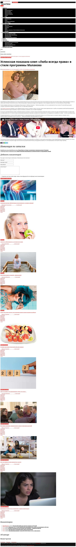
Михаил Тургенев (5, 314)
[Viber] (2, 143)
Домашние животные (10, 21)
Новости (5, 7)
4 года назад (14, 243)
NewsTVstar (38, 543)
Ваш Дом (7, 25)
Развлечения (6, 32)
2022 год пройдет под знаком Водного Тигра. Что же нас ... (13, 391)
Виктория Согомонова (6, 205)
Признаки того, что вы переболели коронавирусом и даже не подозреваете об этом (28, 527)
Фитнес (6, 31)
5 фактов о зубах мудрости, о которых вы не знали (11, 241)
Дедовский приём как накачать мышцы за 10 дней (25, 525)
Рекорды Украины (9, 46)
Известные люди (8, 43)
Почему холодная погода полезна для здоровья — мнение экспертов (24, 528)
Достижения (6, 41)
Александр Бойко (5, 243)
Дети (6, 20)
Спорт (6, 15)
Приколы (5, 39)
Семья (4, 17)
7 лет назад (15, 69)
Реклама (8, 542)
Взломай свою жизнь (7, 47)
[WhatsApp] (4, 143)
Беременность (8, 19)
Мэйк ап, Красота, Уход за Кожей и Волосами (15, 30)
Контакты (13, 542)
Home (1, 49)
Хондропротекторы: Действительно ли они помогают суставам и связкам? (16, 203)
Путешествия (8, 36)
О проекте (2, 542)
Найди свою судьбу (4, 389)
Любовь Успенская (6, 108)
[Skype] (5, 143)
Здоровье (7, 27)
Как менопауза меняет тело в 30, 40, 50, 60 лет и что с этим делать (24, 530)
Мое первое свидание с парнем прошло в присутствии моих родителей (16, 425)
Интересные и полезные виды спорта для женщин (21, 529)
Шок (6, 16)
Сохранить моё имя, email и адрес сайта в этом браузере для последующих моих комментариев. (23, 176)
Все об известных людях (10, 33)
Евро (6, 9)
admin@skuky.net (30, 545)
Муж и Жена (7, 22)
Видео (4, 38)
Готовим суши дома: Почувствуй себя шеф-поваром (11, 347)
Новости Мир (8, 11)
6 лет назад (14, 427)
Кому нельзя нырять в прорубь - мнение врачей (10, 275)
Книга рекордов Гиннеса (10, 44)
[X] (1, 143)
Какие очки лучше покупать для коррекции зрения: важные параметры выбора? (18, 312)
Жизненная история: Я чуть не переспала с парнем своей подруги (14, 508)
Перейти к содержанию (5, 1)
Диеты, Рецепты (8, 26)
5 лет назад (15, 277)
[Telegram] (7, 143)
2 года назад (17, 205)
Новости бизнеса (8, 10)
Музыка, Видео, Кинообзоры (11, 35)
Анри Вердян (6, 525)
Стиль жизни (6, 23)
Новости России (8, 12)
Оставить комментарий (30, 69)
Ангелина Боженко (5, 69)
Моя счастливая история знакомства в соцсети (10, 462)
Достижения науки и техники (11, 42)
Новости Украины (9, 14)
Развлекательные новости (11, 37)
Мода (6, 28)
